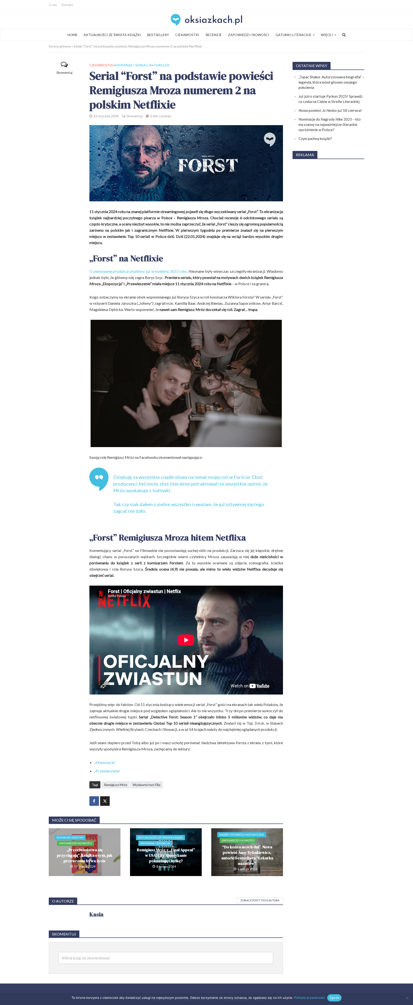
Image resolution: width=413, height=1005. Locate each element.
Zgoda (334, 998)
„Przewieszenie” (107, 771)
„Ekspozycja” (105, 762)
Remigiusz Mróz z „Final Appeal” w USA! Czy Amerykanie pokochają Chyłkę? (166, 855)
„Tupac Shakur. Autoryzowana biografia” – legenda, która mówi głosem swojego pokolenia (331, 82)
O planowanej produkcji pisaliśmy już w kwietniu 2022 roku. (138, 271)
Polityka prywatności (309, 998)
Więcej (327, 35)
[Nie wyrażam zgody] (407, 997)
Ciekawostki (187, 35)
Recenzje (214, 35)
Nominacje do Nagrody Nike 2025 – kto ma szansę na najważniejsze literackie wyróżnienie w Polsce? (330, 124)
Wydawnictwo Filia (146, 785)
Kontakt (67, 5)
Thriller (161, 65)
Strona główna (60, 46)
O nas (53, 5)
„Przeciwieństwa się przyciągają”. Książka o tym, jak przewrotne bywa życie (84, 855)
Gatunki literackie (293, 35)
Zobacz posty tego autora (259, 900)
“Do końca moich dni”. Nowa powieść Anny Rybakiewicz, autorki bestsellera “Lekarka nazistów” (247, 855)
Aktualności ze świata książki (112, 35)
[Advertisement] (328, 235)
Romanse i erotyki (70, 837)
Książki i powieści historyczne (241, 834)
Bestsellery (158, 35)
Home (72, 35)
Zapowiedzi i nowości (248, 35)
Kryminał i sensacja (133, 65)
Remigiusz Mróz (115, 785)
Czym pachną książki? (315, 138)
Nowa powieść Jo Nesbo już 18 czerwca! (330, 110)
